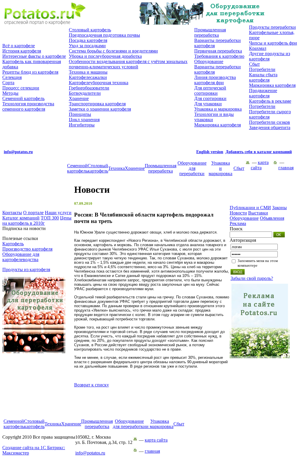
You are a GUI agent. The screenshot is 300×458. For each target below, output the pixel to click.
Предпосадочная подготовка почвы (104, 35)
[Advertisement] (150, 405)
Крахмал (257, 48)
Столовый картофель (90, 29)
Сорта (8, 82)
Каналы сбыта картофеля (263, 77)
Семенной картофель (23, 98)
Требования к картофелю (219, 56)
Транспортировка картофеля (97, 103)
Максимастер (33, 450)
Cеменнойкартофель (77, 168)
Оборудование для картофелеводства (20, 257)
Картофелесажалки (88, 77)
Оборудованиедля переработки (192, 168)
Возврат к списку (91, 384)
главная (286, 167)
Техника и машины (88, 72)
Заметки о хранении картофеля (100, 109)
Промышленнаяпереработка (160, 168)
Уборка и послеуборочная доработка (105, 56)
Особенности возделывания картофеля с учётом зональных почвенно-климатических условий (128, 64)
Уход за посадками (87, 45)
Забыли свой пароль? (252, 278)
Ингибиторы (82, 124)
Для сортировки (210, 98)
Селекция (12, 77)
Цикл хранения (84, 119)
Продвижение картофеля (263, 93)
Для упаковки (208, 103)
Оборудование (208, 61)
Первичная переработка (218, 50)
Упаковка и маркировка (218, 109)
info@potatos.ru (90, 452)
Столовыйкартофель (98, 168)
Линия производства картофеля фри (215, 80)
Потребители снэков (269, 122)
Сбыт (254, 64)
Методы (10, 93)
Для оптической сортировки (210, 90)
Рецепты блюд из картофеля (30, 72)
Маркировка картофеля (217, 124)
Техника (116, 168)
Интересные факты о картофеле (34, 56)
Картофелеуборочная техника (98, 82)
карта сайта (260, 165)
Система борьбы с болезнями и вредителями (113, 50)
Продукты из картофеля (26, 269)
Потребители (262, 69)
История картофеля (21, 50)
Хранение (79, 98)
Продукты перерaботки (272, 27)
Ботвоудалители (85, 93)
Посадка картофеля (88, 40)
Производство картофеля (27, 248)
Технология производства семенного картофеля (28, 106)
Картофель (13, 243)
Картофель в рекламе (270, 101)
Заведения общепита (269, 127)
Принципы (80, 114)
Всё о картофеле (18, 45)
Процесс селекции (20, 87)
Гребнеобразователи (89, 87)
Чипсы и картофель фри (273, 42)
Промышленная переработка (210, 32)
